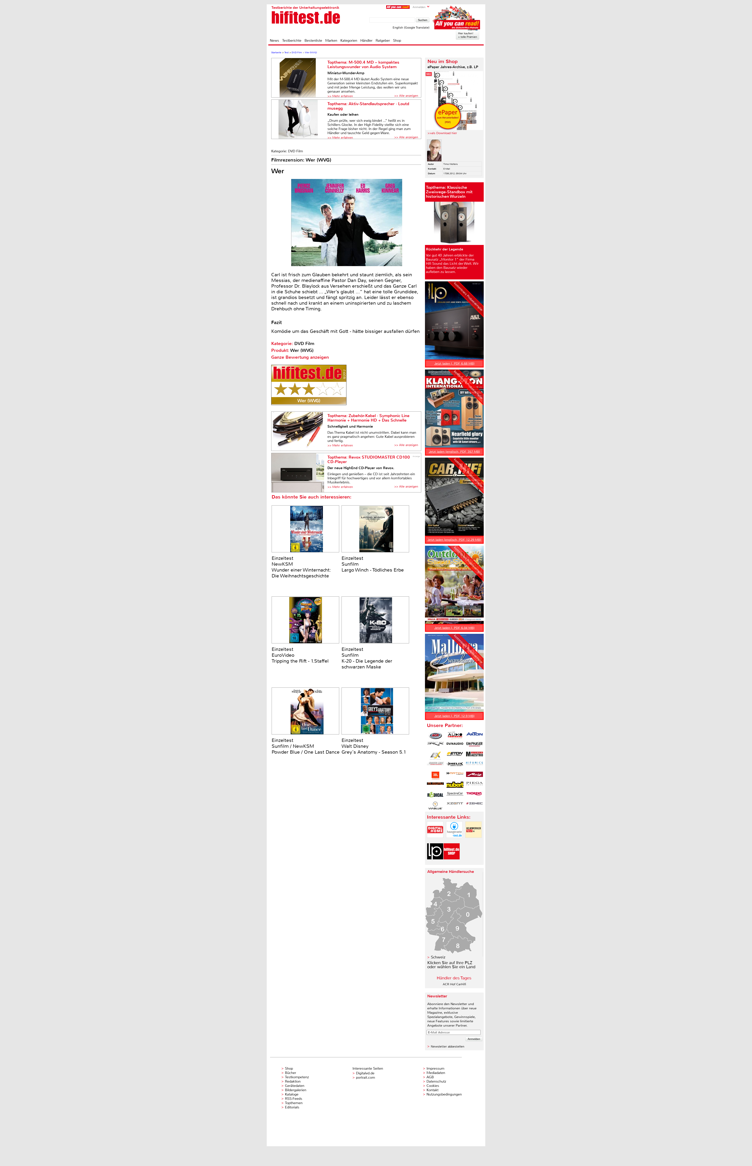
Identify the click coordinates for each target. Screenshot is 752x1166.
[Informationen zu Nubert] (454, 785)
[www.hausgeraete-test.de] (454, 841)
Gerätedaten (294, 1085)
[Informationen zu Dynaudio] (454, 746)
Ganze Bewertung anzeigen (300, 357)
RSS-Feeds (293, 1098)
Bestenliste (313, 40)
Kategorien (348, 40)
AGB (430, 1077)
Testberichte (291, 40)
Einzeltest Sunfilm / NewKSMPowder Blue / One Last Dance (306, 746)
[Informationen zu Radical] (435, 795)
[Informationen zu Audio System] (454, 736)
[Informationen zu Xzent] (454, 805)
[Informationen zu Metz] (474, 775)
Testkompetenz (297, 1077)
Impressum (435, 1068)
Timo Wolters (450, 164)
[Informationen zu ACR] (435, 736)
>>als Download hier (442, 133)
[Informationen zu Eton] (454, 756)
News (274, 40)
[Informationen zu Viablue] (435, 805)
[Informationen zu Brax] (435, 746)
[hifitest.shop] (451, 863)
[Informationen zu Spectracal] (454, 795)
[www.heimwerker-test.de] (473, 841)
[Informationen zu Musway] (435, 785)
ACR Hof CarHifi (454, 984)
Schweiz (438, 957)
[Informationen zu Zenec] (474, 805)
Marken (331, 40)
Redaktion (293, 1081)
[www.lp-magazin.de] (435, 863)
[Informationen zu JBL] (435, 775)
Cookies (433, 1085)
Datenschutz (436, 1081)
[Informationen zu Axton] (474, 736)
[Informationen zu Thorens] (474, 795)
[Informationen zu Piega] (474, 785)
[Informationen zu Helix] (454, 766)
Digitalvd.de (365, 1073)
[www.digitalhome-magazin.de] (435, 841)
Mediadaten (436, 1072)
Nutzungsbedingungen (444, 1094)
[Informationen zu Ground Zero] (435, 766)
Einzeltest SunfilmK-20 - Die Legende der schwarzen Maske (367, 658)
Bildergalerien (295, 1090)
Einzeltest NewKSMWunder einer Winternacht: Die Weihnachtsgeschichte (301, 567)
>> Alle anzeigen (406, 96)
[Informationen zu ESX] (435, 756)
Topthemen (294, 1103)
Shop (397, 40)
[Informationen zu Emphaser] (474, 746)
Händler (366, 40)
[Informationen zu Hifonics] (474, 766)
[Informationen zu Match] (454, 775)
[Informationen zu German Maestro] (474, 756)
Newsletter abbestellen (447, 1046)
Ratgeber (383, 40)
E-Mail (446, 168)
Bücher (290, 1072)
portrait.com (365, 1077)
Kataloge (291, 1094)
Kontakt (432, 1090)
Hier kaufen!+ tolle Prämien (467, 35)
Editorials (292, 1107)
